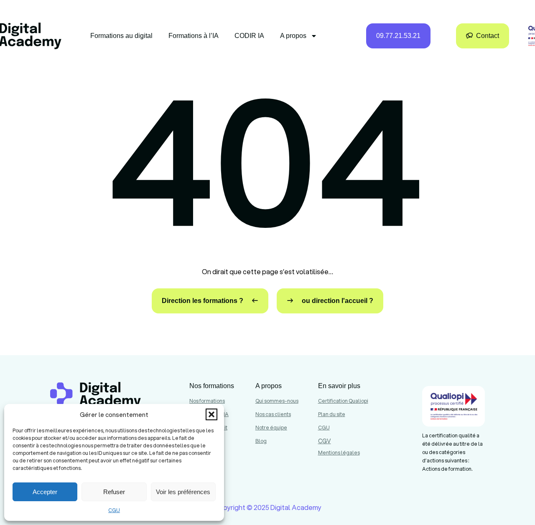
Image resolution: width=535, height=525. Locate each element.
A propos (293, 35)
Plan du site (331, 414)
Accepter (45, 491)
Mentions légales (339, 452)
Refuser (114, 491)
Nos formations (207, 400)
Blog (261, 440)
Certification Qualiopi (343, 400)
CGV (324, 441)
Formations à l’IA (193, 35)
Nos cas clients (273, 414)
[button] (211, 414)
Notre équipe (271, 427)
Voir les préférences (183, 491)
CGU (114, 510)
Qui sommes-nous (276, 400)
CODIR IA (249, 35)
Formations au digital (121, 35)
